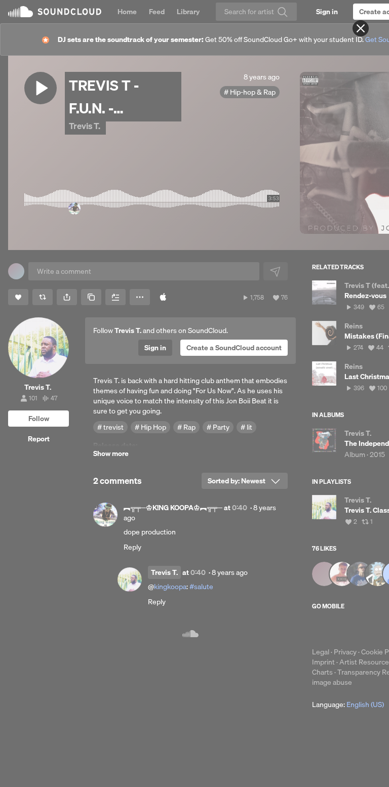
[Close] (361, 28)
